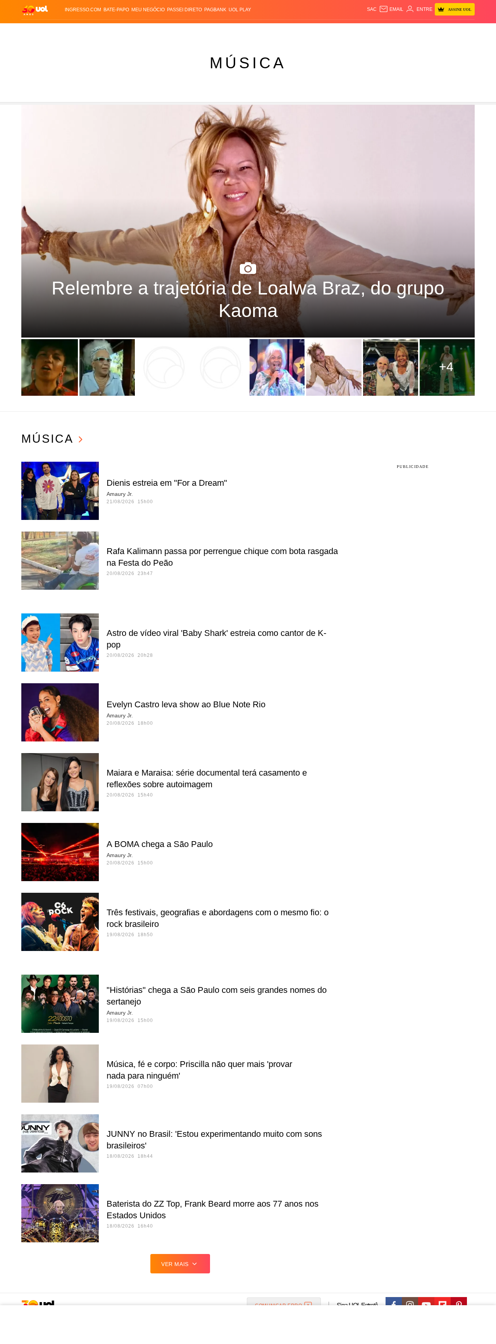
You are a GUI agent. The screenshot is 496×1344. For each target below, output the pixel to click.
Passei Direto (184, 9)
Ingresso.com (83, 9)
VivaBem (306, 31)
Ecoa (338, 31)
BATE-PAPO (116, 9)
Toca (431, 31)
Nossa (386, 31)
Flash (60, 31)
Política (135, 31)
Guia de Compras (464, 31)
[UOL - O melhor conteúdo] (34, 10)
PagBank (215, 9)
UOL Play (240, 9)
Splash (256, 31)
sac (372, 9)
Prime (415, 31)
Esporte (232, 31)
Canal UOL (361, 31)
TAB (401, 31)
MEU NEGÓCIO (148, 9)
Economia (186, 31)
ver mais (175, 1264)
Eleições (83, 31)
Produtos (36, 31)
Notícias (110, 31)
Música (248, 62)
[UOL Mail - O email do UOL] (391, 9)
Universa (280, 31)
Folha (210, 31)
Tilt (325, 31)
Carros (159, 31)
